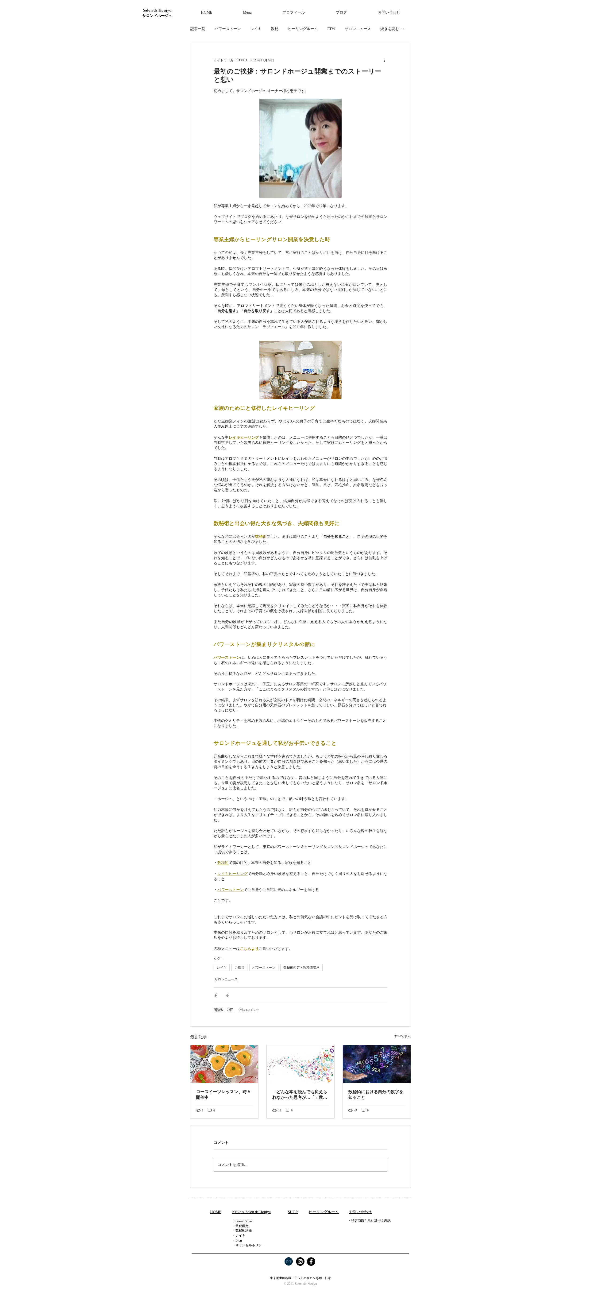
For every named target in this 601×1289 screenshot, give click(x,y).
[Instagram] (300, 1261)
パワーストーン (228, 29)
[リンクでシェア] (227, 995)
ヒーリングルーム (303, 29)
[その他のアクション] (384, 60)
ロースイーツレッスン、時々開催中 (223, 1094)
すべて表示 (402, 1036)
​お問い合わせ (360, 1212)
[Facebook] (311, 1261)
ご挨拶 (239, 967)
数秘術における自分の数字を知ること (375, 1094)
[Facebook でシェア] (216, 995)
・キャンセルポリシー (248, 1245)
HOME (215, 1212)
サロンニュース (358, 29)
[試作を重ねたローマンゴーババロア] (224, 1064)
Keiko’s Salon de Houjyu (251, 1212)
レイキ (256, 29)
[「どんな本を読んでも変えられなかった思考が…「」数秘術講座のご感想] (301, 1064)
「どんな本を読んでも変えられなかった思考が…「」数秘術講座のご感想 (299, 1094)
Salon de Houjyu (157, 10)
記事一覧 (197, 29)
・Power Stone (242, 1221)
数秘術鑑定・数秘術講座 (301, 967)
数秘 (274, 29)
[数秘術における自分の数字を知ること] (377, 1064)
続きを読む (389, 29)
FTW (331, 29)
